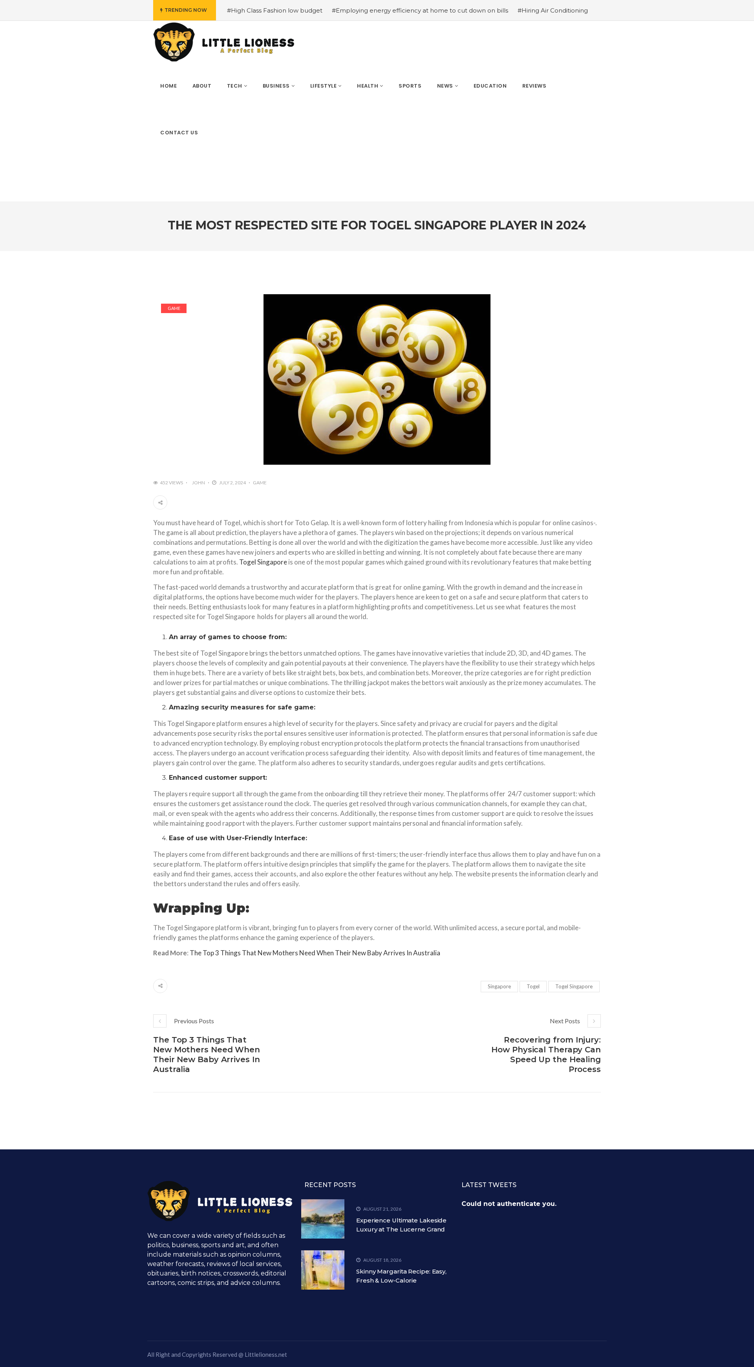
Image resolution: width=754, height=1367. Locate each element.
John (198, 483)
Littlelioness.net (266, 1354)
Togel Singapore (263, 562)
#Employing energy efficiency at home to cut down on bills (420, 10)
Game (174, 308)
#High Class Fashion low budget (274, 10)
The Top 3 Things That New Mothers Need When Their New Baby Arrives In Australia (315, 953)
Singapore (499, 986)
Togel (533, 986)
